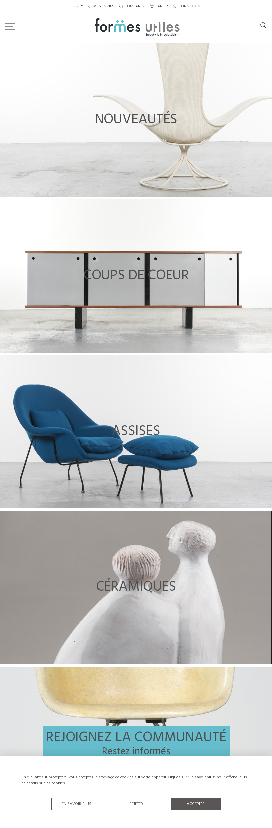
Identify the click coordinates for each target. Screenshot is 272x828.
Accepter (196, 804)
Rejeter (136, 804)
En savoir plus (76, 804)
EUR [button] (76, 6)
